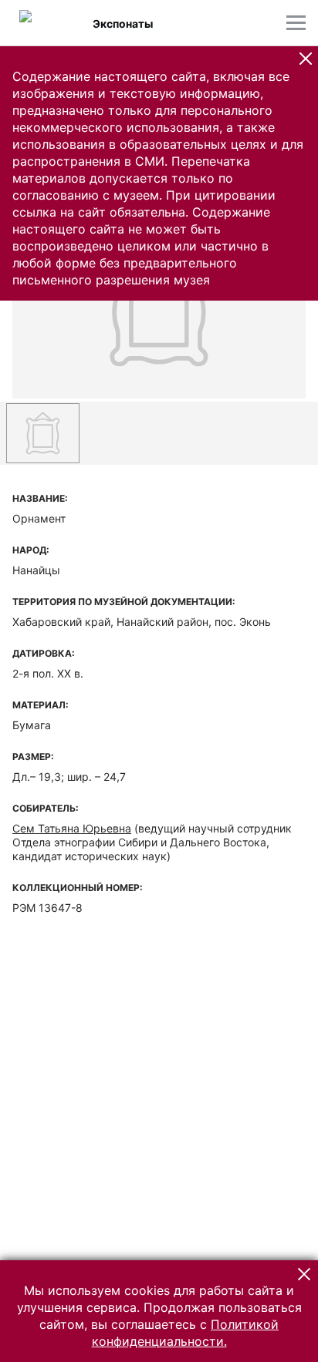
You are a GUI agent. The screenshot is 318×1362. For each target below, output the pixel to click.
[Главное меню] (296, 23)
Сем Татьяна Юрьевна (71, 828)
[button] (305, 58)
